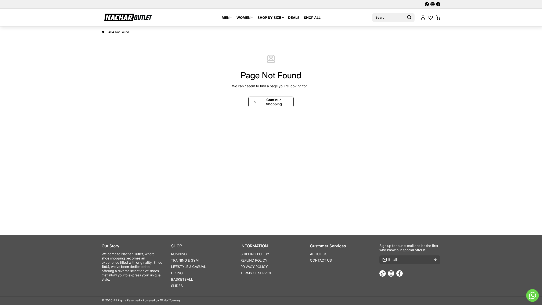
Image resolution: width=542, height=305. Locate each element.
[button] (438, 17)
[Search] (409, 17)
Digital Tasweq (170, 300)
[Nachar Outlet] (128, 17)
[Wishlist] (431, 17)
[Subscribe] (435, 259)
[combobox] (393, 17)
